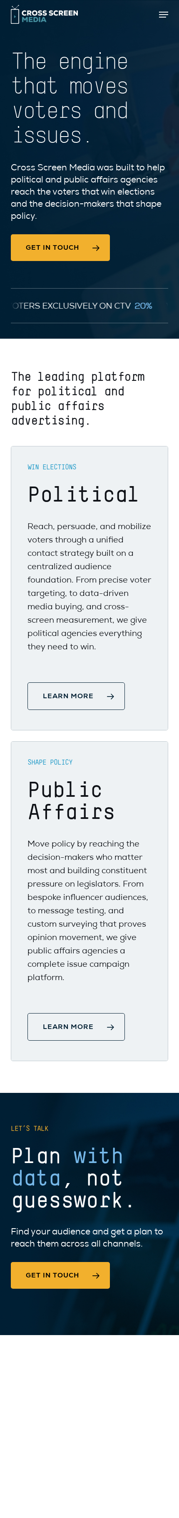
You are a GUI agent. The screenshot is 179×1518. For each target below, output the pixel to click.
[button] (163, 14)
